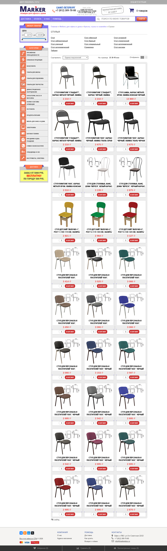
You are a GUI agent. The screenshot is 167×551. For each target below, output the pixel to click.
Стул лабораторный (59, 41)
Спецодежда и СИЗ (33, 152)
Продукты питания (33, 115)
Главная (54, 27)
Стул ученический (121, 41)
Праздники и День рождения (33, 140)
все (117, 58)
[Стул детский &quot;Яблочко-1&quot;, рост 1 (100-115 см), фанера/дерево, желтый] (67, 214)
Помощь (57, 18)
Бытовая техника (33, 134)
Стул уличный (57, 44)
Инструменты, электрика (35, 158)
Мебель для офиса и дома (36, 121)
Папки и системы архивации (33, 103)
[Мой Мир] (28, 533)
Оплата (37, 18)
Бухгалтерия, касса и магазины (34, 97)
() (42, 548)
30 (112, 58)
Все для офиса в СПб (28, 539)
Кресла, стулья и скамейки (95, 27)
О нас (47, 18)
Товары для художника (35, 78)
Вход (133, 2)
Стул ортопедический (123, 44)
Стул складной (120, 38)
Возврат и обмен (91, 541)
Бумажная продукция (34, 60)
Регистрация (141, 2)
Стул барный (89, 41)
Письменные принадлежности (33, 54)
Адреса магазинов (64, 538)
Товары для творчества (35, 84)
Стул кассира (119, 47)
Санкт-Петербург (65, 8)
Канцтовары (31, 66)
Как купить (89, 538)
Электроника (31, 127)
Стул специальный (92, 44)
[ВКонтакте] (21, 533)
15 (110, 58)
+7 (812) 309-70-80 (66, 10)
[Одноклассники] (24, 533)
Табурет (54, 51)
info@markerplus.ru (122, 541)
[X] (32, 533)
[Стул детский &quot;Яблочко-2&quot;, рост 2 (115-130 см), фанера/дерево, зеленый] (99, 214)
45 (115, 58)
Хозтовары (30, 109)
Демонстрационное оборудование (33, 90)
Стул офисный (90, 38)
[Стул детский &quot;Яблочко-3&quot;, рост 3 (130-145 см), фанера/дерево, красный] (131, 214)
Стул (53, 38)
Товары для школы (33, 72)
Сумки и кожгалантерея (35, 146)
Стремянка (89, 47)
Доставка (26, 18)
